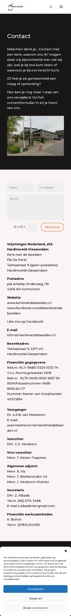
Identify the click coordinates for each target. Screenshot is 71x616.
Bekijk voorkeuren (35, 607)
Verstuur (52, 227)
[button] (66, 551)
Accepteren (36, 589)
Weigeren (35, 598)
